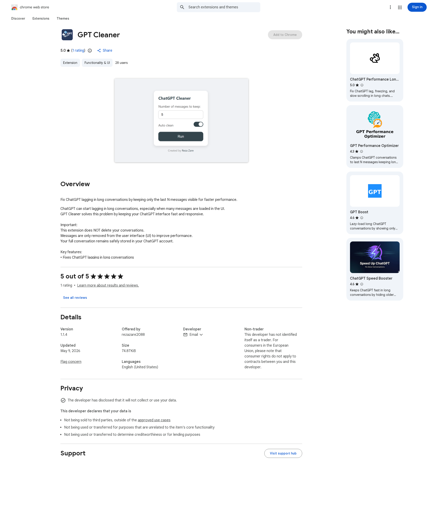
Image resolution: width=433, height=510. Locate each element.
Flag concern (70, 361)
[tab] (18, 18)
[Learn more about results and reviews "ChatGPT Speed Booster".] (361, 284)
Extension (70, 63)
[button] (399, 7)
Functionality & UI (97, 63)
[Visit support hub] (283, 453)
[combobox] (224, 7)
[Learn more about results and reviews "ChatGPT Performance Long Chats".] (361, 85)
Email (193, 334)
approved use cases (154, 420)
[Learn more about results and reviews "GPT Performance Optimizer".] (361, 151)
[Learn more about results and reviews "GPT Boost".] (361, 217)
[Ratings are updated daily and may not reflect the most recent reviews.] (89, 50)
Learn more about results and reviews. (108, 285)
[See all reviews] (75, 297)
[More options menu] (390, 7)
